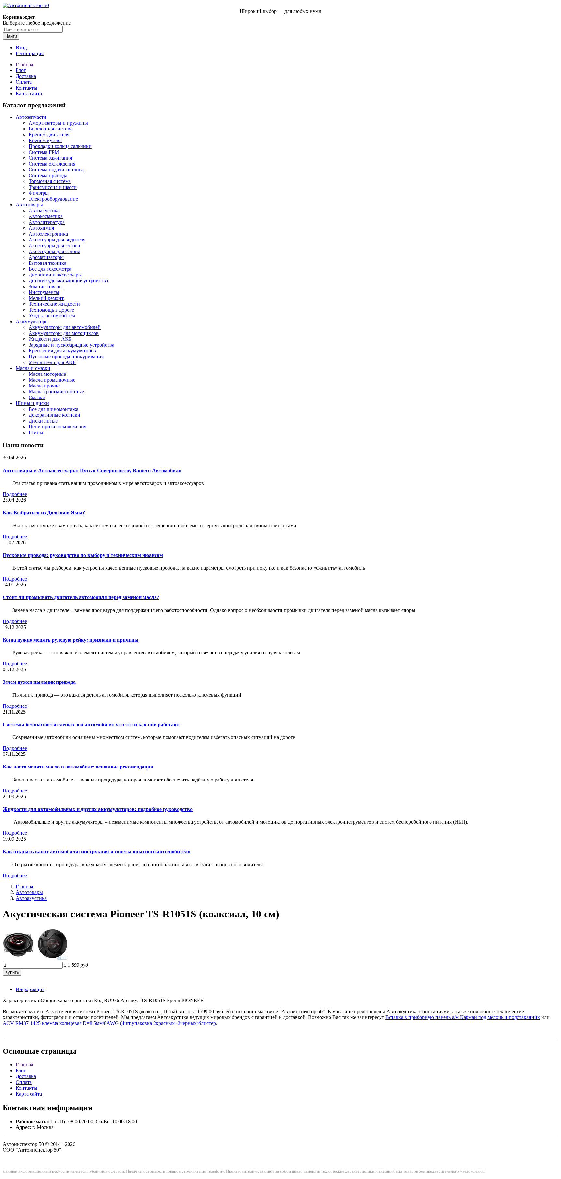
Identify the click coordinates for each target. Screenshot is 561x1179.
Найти (11, 36)
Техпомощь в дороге (51, 310)
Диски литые (43, 421)
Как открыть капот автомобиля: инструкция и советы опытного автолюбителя (97, 851)
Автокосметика (46, 216)
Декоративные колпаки (54, 415)
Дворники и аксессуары (55, 274)
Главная (24, 64)
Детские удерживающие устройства (68, 280)
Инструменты (44, 292)
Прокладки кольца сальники (60, 146)
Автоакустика (44, 210)
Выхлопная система (51, 128)
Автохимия (41, 228)
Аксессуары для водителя (57, 239)
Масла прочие (44, 385)
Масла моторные (47, 374)
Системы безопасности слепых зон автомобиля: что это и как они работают (91, 724)
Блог (21, 70)
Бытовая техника (47, 263)
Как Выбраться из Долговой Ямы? (44, 512)
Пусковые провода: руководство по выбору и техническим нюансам (83, 555)
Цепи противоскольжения (57, 426)
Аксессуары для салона (54, 251)
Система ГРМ (44, 152)
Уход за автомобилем (52, 315)
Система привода (48, 175)
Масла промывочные (52, 380)
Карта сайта (29, 93)
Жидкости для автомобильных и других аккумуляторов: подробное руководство (98, 809)
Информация (30, 989)
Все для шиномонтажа (53, 409)
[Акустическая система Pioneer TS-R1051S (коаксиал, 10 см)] (35, 959)
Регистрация (30, 53)
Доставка (26, 76)
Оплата (24, 82)
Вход (21, 47)
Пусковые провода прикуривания (66, 356)
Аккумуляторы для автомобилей (65, 327)
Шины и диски (32, 403)
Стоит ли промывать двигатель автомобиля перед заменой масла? (81, 597)
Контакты (26, 88)
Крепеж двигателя (49, 134)
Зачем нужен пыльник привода (39, 682)
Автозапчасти (31, 117)
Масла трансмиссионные (56, 391)
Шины (36, 432)
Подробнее (15, 494)
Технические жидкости (54, 304)
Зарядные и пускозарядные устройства (71, 345)
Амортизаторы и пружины (58, 123)
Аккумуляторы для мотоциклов (64, 333)
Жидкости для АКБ (50, 339)
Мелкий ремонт (46, 298)
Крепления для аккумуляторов (62, 350)
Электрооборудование (53, 199)
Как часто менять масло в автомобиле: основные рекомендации (78, 766)
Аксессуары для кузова (54, 245)
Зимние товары (46, 286)
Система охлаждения (52, 163)
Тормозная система (50, 181)
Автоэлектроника (48, 234)
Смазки (37, 397)
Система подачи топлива (56, 169)
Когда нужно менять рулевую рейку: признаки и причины (71, 640)
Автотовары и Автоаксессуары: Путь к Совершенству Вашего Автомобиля (92, 470)
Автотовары (29, 204)
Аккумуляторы (32, 321)
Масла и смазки (33, 368)
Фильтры (39, 193)
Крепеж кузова (45, 140)
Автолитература (47, 222)
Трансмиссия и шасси (53, 187)
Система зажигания (50, 158)
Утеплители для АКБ (52, 362)
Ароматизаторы (46, 257)
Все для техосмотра (50, 269)
